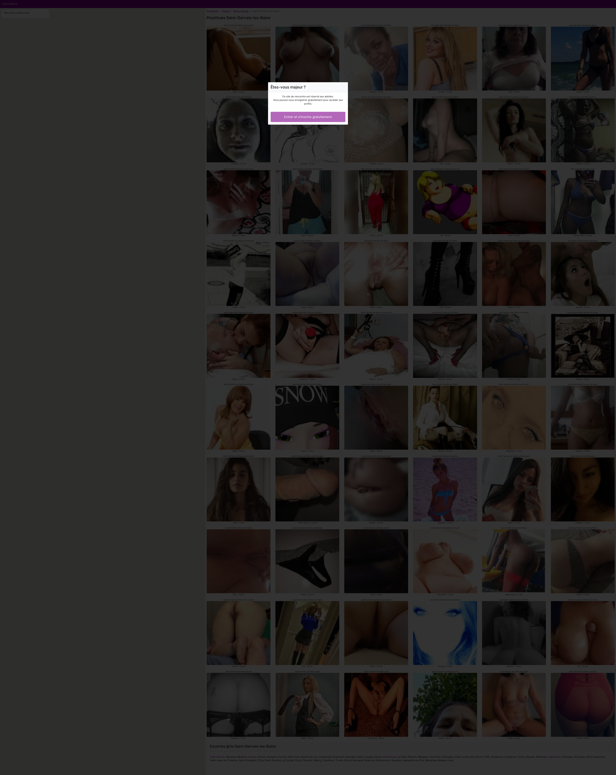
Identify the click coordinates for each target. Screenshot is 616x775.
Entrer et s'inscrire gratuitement (308, 117)
